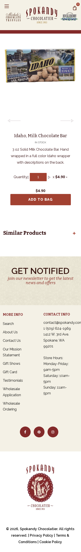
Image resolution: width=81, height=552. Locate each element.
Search (8, 324)
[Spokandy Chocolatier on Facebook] (25, 432)
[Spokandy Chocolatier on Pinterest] (39, 432)
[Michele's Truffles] (15, 15)
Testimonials (13, 380)
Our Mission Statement (12, 352)
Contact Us (12, 341)
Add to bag (40, 199)
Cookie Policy (50, 542)
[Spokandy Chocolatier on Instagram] (53, 432)
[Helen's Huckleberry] (69, 15)
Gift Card (10, 372)
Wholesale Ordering (11, 406)
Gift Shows (11, 363)
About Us (10, 332)
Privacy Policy (41, 535)
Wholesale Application (12, 392)
